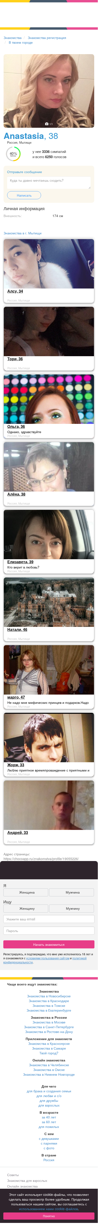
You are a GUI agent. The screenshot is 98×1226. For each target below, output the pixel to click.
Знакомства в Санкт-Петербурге (49, 1026)
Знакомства (13, 37)
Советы (13, 1174)
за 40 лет (49, 1117)
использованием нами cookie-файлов (48, 1208)
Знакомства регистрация (47, 37)
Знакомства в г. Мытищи (23, 233)
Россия (48, 1159)
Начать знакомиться (49, 944)
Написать (24, 195)
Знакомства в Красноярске (49, 1043)
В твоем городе (21, 42)
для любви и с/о (49, 1095)
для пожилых (49, 1126)
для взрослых (49, 1105)
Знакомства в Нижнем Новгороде (49, 1074)
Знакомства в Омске (49, 1069)
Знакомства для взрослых (27, 1180)
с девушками (49, 1138)
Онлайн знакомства (22, 1186)
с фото (49, 1148)
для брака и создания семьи (49, 1091)
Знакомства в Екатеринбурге (49, 1010)
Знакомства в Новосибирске (49, 996)
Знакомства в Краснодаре (49, 1000)
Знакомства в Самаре (49, 1048)
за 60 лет (49, 1121)
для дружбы (49, 1100)
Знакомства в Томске (49, 1005)
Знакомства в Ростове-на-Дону (49, 1031)
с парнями (49, 1143)
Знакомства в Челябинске (49, 1064)
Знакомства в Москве (49, 1022)
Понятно (49, 1216)
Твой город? (48, 1053)
